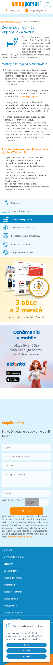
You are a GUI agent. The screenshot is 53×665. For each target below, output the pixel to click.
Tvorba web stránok (12, 591)
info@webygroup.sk (38, 10)
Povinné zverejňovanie (21, 219)
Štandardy (15, 203)
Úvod (2, 21)
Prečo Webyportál (13, 21)
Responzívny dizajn (20, 211)
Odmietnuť (26, 656)
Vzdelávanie (9, 563)
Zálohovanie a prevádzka (22, 227)
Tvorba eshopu (10, 598)
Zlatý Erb (7, 550)
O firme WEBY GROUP (13, 556)
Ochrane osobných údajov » (21, 536)
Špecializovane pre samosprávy (25, 236)
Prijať (26, 645)
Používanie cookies (12, 619)
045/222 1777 (16, 10)
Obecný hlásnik (10, 570)
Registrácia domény (12, 577)
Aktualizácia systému (20, 244)
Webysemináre (10, 605)
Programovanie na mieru (22, 252)
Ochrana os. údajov (12, 612)
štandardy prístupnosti (29, 96)
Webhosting (9, 584)
